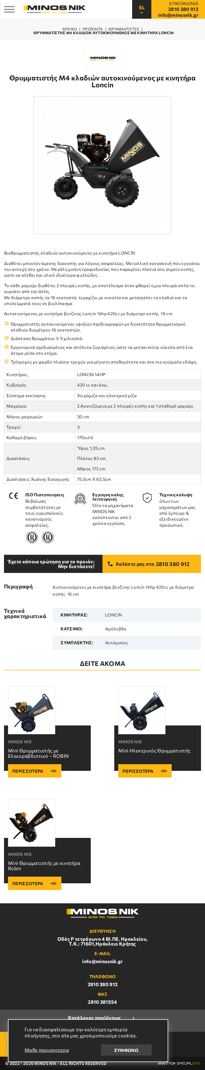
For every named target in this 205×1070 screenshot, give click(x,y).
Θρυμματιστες (123, 29)
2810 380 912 (173, 564)
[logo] (54, 9)
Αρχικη (69, 29)
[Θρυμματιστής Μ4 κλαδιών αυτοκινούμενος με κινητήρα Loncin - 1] (102, 165)
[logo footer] (102, 913)
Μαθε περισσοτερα (47, 1050)
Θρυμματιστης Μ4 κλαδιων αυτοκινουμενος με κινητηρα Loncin (103, 33)
